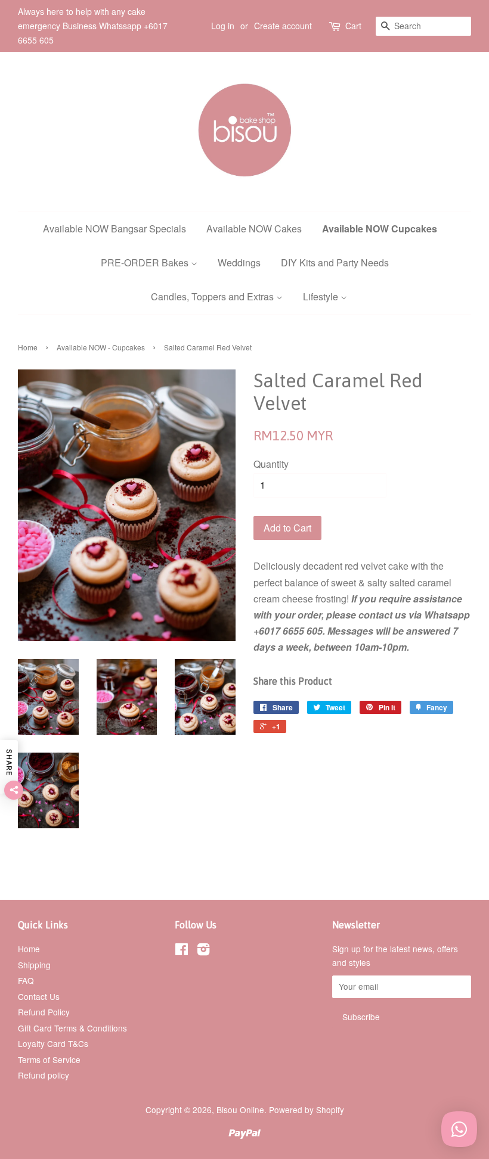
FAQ (26, 980)
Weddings (239, 262)
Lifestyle (322, 296)
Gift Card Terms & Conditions (72, 1028)
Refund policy (43, 1075)
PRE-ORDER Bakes (146, 262)
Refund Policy (44, 1012)
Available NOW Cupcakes (379, 228)
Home (28, 347)
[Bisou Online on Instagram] (203, 951)
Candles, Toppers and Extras (213, 296)
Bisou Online (240, 1110)
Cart (353, 26)
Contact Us (39, 996)
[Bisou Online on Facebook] (181, 951)
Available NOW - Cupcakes (101, 347)
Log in (222, 26)
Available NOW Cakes (254, 228)
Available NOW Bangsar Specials (114, 228)
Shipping (34, 965)
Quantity (271, 464)
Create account (283, 26)
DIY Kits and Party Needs (335, 262)
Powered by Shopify (306, 1110)
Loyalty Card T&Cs (53, 1043)
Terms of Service (49, 1059)
